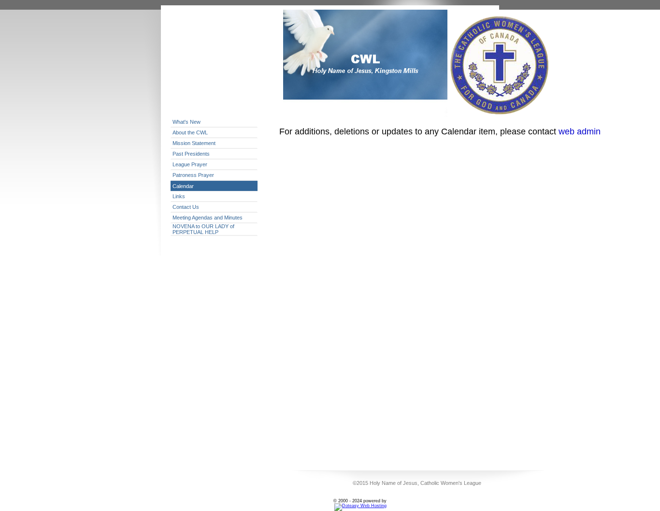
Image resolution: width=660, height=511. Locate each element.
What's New (186, 122)
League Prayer (189, 164)
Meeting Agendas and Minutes (207, 217)
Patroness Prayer (193, 175)
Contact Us (185, 207)
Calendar (183, 186)
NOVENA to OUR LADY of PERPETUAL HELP (203, 229)
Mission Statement (193, 143)
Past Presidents (191, 154)
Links (178, 196)
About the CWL (190, 132)
